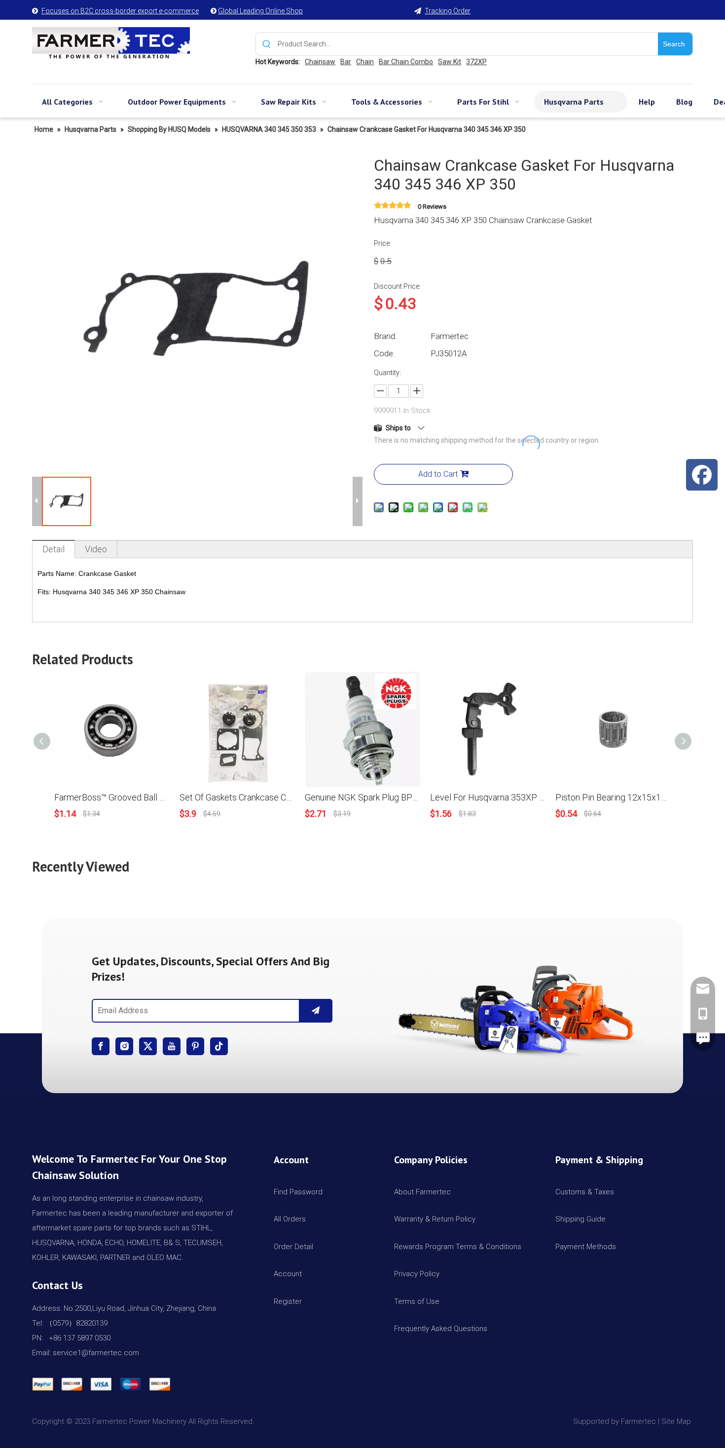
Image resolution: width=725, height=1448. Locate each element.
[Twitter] (148, 1046)
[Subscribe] (315, 1011)
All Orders (290, 1219)
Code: (384, 353)
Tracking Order (448, 11)
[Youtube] (172, 1046)
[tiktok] (219, 1046)
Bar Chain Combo (406, 62)
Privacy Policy (416, 1273)
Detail (53, 549)
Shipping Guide (580, 1219)
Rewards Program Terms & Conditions (457, 1246)
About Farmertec (422, 1191)
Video (96, 549)
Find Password (298, 1191)
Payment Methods (585, 1246)
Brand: (385, 336)
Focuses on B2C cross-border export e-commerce (120, 11)
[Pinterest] (195, 1046)
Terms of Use (416, 1301)
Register (288, 1301)
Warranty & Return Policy (434, 1219)
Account (288, 1273)
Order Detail (293, 1246)
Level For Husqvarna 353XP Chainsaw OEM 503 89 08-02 (487, 797)
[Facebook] (100, 1046)
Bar (345, 62)
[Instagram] (124, 1046)
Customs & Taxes (584, 1191)
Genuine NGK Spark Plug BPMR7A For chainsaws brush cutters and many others (362, 797)
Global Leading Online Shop (260, 11)
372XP (476, 62)
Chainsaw (320, 62)
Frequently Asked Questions (440, 1328)
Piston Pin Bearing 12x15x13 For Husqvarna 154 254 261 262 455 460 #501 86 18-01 (613, 797)
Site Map (677, 1421)
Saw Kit (449, 62)
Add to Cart (438, 474)
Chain (365, 62)
